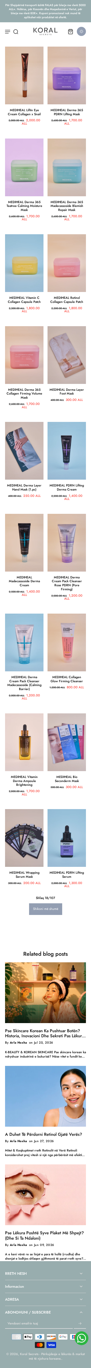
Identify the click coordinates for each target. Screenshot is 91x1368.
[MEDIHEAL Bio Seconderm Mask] (67, 742)
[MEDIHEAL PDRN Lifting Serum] (67, 838)
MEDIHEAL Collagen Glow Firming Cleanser (67, 679)
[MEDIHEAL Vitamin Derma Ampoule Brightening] (24, 742)
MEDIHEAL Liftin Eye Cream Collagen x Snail (24, 112)
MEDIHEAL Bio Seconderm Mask (67, 779)
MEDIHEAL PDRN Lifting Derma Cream (67, 487)
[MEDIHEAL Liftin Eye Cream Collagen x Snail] (24, 75)
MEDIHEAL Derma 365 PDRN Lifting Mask (67, 112)
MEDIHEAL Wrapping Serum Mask (24, 874)
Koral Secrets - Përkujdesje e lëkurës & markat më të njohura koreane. (52, 1356)
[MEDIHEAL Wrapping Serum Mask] (24, 838)
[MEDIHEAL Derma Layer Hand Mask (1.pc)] (24, 451)
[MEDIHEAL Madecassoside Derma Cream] (24, 543)
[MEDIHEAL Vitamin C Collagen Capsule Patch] (24, 263)
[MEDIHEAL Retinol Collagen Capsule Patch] (67, 263)
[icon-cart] (70, 31)
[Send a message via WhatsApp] (81, 1338)
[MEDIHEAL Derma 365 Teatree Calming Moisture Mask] (24, 167)
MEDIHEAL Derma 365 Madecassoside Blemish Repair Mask (67, 206)
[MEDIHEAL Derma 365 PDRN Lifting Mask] (67, 75)
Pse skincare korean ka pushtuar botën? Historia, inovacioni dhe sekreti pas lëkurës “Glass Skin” (45, 1033)
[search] (15, 31)
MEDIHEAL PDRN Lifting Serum (67, 874)
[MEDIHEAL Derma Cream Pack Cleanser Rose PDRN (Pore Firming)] (67, 543)
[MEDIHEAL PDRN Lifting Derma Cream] (67, 451)
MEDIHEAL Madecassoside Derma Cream (24, 581)
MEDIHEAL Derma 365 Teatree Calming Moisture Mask (24, 206)
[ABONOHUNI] (80, 1324)
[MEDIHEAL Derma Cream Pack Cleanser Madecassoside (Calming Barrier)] (24, 642)
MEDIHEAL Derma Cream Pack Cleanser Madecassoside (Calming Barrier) (24, 683)
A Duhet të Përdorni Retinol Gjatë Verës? (43, 1134)
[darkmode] (81, 31)
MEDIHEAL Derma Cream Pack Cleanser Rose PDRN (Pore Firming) (67, 583)
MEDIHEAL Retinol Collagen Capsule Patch (66, 300)
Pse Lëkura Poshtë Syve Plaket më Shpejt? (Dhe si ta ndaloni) (44, 1235)
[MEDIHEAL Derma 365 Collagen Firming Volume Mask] (24, 355)
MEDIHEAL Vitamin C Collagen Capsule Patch (24, 300)
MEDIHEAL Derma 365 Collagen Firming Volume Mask (24, 393)
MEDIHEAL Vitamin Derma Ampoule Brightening (24, 781)
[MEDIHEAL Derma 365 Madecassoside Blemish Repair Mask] (67, 167)
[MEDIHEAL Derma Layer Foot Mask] (67, 355)
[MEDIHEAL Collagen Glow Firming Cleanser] (67, 642)
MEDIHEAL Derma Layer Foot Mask (67, 391)
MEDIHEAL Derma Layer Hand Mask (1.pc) (24, 487)
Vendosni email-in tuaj (23, 1324)
